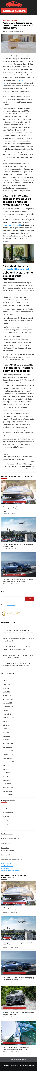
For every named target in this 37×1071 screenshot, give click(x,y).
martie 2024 (7, 784)
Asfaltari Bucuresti (7, 866)
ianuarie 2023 (7, 795)
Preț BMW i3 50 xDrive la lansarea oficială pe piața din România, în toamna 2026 (17, 648)
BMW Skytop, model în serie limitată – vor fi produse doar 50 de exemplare (18, 456)
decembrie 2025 (8, 706)
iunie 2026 (6, 684)
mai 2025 (6, 732)
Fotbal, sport (5, 868)
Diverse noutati (7, 20)
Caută (3, 591)
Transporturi (7, 828)
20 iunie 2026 (15, 584)
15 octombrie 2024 (19, 31)
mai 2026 (6, 688)
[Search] (34, 3)
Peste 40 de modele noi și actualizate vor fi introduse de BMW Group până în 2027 (17, 664)
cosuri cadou (11, 605)
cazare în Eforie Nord (16, 269)
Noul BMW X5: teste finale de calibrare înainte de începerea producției (18, 656)
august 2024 (7, 765)
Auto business (6, 502)
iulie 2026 (6, 681)
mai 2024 (6, 776)
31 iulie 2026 (15, 513)
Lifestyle (14, 20)
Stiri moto (6, 824)
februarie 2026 (8, 699)
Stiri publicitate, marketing (10, 870)
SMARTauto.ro (8, 31)
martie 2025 (7, 740)
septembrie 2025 (8, 717)
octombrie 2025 (8, 714)
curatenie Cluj (5, 843)
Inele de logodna (6, 863)
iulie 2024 (6, 769)
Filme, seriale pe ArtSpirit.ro (10, 838)
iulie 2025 (6, 725)
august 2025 (7, 721)
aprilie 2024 (7, 780)
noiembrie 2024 (8, 754)
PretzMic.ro (5, 848)
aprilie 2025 (7, 736)
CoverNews (26, 1065)
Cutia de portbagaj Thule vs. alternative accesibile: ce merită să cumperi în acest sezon (16, 509)
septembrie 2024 (8, 762)
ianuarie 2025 (7, 747)
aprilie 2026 (7, 692)
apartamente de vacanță (12, 225)
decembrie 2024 (8, 751)
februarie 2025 (8, 743)
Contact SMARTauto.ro (18, 1059)
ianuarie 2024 (7, 791)
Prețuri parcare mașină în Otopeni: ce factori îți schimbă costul (18, 640)
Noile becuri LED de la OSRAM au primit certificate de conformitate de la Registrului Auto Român (19, 465)
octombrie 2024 (8, 758)
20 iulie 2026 (15, 548)
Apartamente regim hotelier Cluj (11, 859)
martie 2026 (7, 695)
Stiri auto (23, 502)
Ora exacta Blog (6, 855)
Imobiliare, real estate (8, 850)
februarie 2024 (8, 787)
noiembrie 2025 (8, 710)
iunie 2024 (6, 773)
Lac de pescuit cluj (7, 834)
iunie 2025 (6, 729)
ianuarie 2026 (7, 703)
